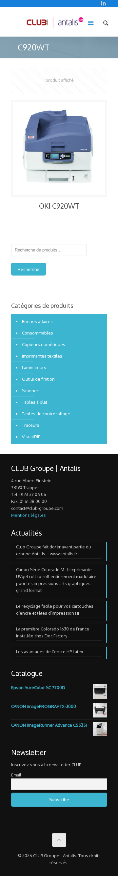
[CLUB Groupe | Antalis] (55, 22)
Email (16, 775)
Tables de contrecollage (46, 413)
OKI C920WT (59, 205)
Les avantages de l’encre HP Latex (49, 651)
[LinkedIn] (103, 3)
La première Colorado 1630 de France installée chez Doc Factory (52, 632)
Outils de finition (38, 379)
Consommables (37, 333)
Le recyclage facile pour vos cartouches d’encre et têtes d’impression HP (54, 609)
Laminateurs (34, 367)
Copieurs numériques (43, 344)
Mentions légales (28, 515)
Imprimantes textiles (42, 356)
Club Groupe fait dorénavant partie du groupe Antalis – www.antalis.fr (53, 550)
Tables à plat (34, 402)
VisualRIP (31, 436)
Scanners (31, 390)
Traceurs (30, 425)
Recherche (28, 269)
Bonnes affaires (37, 321)
